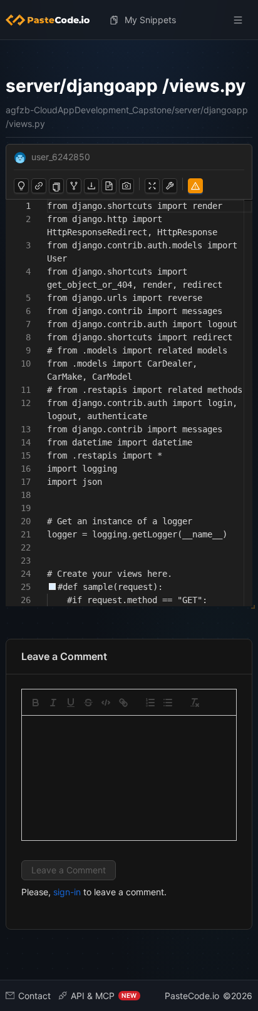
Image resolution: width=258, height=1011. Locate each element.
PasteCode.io (192, 995)
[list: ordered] (150, 702)
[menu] (129, 20)
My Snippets (150, 19)
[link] (123, 702)
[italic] (53, 702)
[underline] (71, 702)
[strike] (88, 702)
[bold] (35, 702)
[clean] (195, 702)
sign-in (67, 892)
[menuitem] (53, 20)
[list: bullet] (168, 702)
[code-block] (106, 702)
